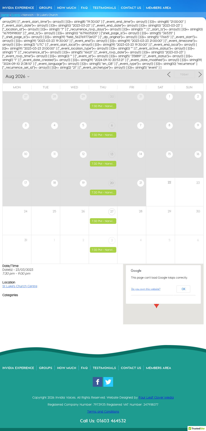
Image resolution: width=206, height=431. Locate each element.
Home (5, 15)
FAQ (84, 8)
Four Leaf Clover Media (156, 397)
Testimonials (104, 8)
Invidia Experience (18, 8)
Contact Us (131, 8)
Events (15, 15)
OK (183, 289)
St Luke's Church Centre (19, 286)
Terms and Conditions (103, 411)
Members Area (158, 8)
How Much (66, 8)
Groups (45, 8)
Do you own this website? (145, 288)
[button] (156, 304)
